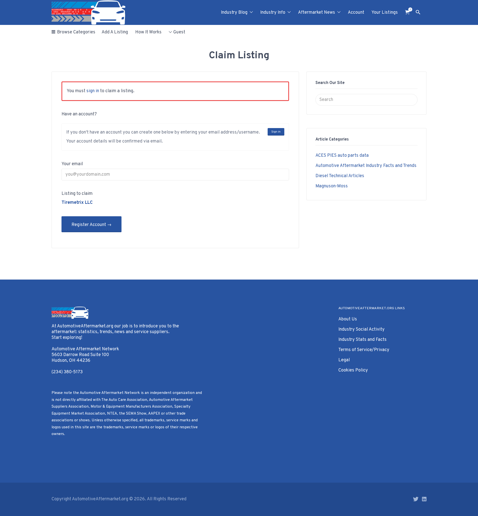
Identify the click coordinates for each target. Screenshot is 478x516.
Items (407, 12)
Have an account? (79, 114)
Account (356, 12)
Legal (344, 360)
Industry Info (272, 12)
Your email (72, 164)
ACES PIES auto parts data (342, 155)
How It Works (148, 32)
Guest (179, 32)
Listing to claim (77, 194)
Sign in (276, 132)
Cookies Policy (353, 370)
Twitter (415, 499)
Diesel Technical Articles (339, 176)
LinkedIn (424, 499)
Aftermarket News (316, 12)
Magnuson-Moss (331, 186)
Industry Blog (234, 12)
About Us (347, 319)
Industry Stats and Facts (362, 340)
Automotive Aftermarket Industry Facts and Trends (366, 166)
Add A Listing (115, 32)
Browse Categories (76, 32)
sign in (92, 91)
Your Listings (384, 12)
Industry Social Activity (361, 329)
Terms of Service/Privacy (363, 350)
